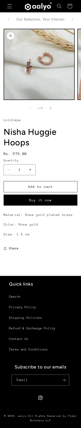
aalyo (22, 416)
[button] (9, 6)
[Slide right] (51, 108)
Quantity (11, 160)
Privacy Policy (22, 307)
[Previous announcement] (9, 19)
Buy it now (40, 200)
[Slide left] (30, 108)
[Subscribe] (64, 380)
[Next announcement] (72, 19)
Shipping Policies (25, 317)
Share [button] (14, 248)
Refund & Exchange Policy (32, 328)
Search (15, 296)
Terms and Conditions (28, 349)
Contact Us (18, 339)
